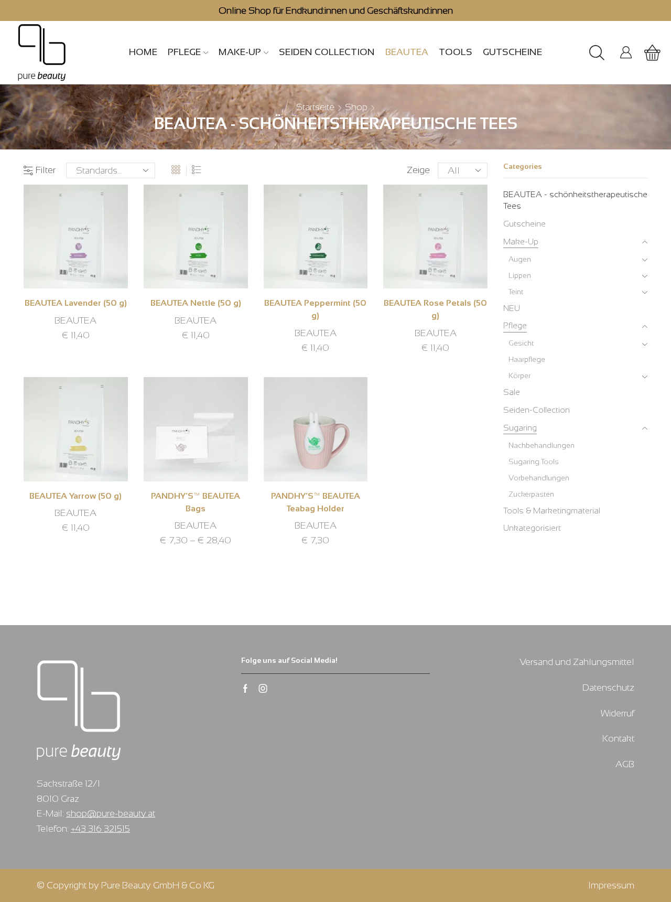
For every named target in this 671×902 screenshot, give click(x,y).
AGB (624, 764)
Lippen (519, 275)
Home (143, 52)
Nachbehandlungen (541, 445)
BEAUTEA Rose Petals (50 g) (435, 309)
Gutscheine (512, 52)
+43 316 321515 (100, 828)
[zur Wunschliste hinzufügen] (61, 240)
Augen (519, 259)
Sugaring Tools (533, 461)
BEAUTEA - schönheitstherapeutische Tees (575, 200)
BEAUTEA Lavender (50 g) (76, 302)
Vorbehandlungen (538, 478)
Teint (515, 291)
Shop (356, 107)
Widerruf (617, 713)
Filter (46, 170)
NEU (511, 308)
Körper (519, 375)
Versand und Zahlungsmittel (577, 662)
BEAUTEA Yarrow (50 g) (75, 495)
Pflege (184, 52)
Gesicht (521, 343)
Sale (511, 392)
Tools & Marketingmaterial (551, 510)
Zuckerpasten (531, 494)
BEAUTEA (406, 52)
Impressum (611, 885)
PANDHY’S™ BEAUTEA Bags (195, 502)
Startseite (315, 107)
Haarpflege (526, 359)
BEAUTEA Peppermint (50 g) (315, 309)
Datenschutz (608, 687)
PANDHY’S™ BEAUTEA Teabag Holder (315, 502)
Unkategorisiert (532, 527)
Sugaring (520, 427)
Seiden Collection (327, 52)
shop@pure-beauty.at (110, 813)
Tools (455, 52)
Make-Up (240, 52)
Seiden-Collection (536, 409)
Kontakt (618, 738)
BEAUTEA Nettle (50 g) (195, 302)
